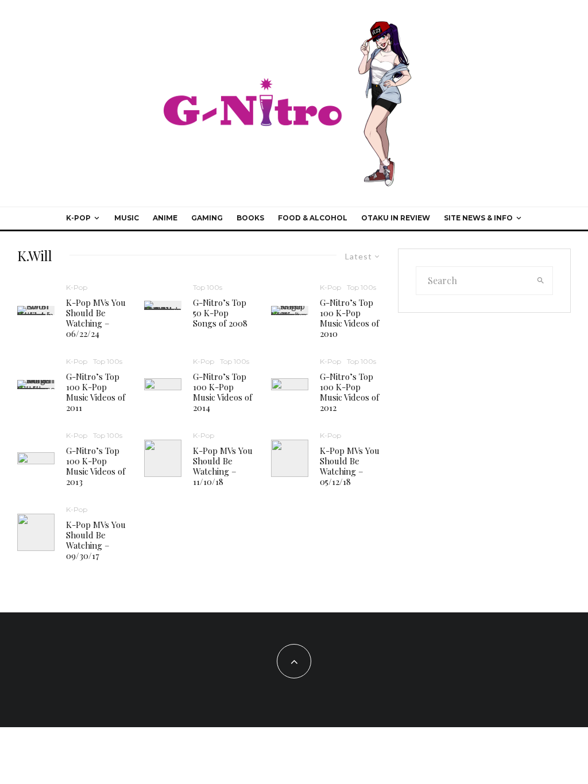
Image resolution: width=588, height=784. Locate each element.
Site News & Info (478, 218)
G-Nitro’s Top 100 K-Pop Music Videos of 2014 (222, 392)
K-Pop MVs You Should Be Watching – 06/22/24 (96, 318)
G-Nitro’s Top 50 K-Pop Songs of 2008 (220, 312)
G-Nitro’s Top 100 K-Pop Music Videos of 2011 (95, 392)
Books (250, 218)
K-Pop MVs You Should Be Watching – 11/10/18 (223, 466)
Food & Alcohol (312, 218)
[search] (540, 280)
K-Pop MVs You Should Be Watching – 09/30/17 (96, 540)
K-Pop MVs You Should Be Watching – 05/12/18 (350, 466)
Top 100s (207, 287)
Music (126, 218)
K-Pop (78, 218)
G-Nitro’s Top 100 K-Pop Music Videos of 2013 (95, 466)
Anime (165, 218)
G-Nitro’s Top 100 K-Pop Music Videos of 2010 (349, 318)
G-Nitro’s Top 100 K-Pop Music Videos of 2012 (349, 392)
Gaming (207, 218)
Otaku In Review (395, 218)
